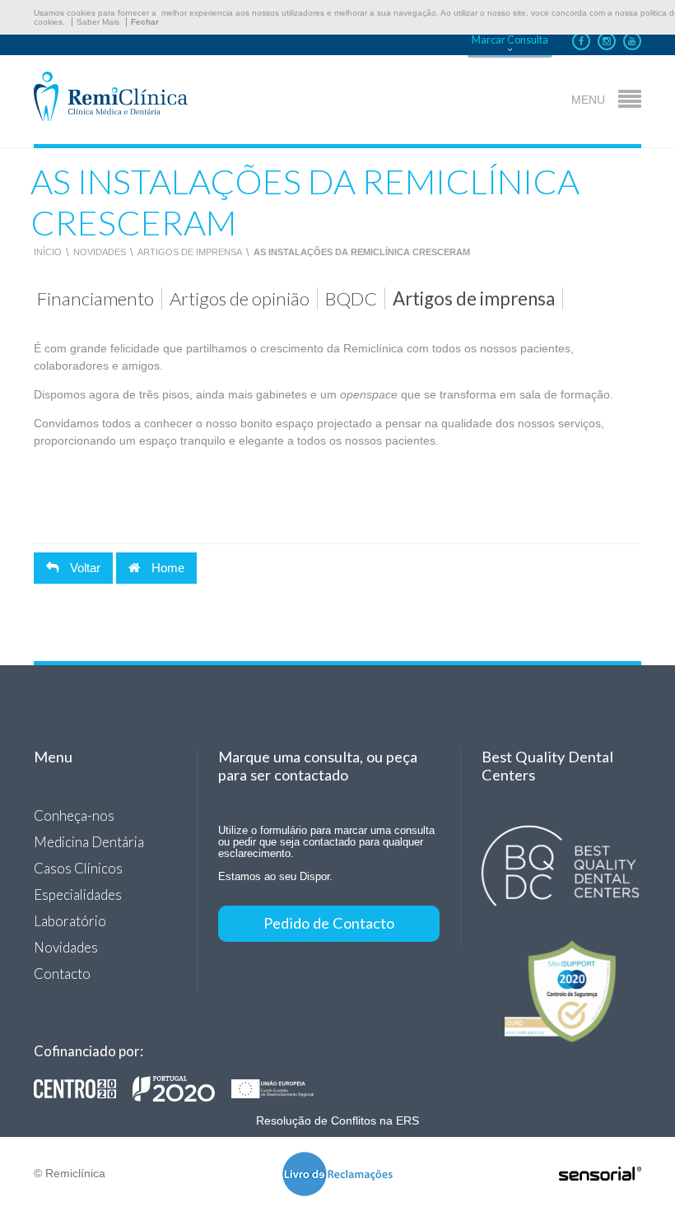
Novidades (99, 252)
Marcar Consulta (510, 40)
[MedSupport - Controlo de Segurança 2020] (561, 991)
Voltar (83, 568)
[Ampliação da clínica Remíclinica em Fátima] (182, 1088)
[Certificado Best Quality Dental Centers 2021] (561, 866)
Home (166, 568)
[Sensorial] (600, 1175)
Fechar (145, 21)
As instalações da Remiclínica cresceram (362, 252)
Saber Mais (98, 21)
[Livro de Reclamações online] (337, 1175)
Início (48, 252)
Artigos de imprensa (189, 252)
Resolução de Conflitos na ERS (337, 1120)
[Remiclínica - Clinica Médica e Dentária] (111, 97)
